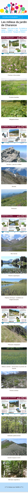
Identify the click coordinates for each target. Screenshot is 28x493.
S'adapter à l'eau (13, 30)
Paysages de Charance (19, 32)
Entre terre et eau (13, 28)
